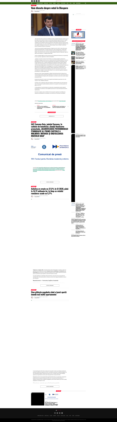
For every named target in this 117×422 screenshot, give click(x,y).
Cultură (50, 3)
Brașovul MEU (37, 11)
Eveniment (54, 3)
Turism (74, 3)
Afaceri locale (46, 3)
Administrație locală (40, 3)
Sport (70, 3)
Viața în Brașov (78, 3)
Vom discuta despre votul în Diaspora (45, 100)
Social (67, 3)
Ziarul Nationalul (62, 100)
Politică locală (63, 3)
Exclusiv (58, 3)
